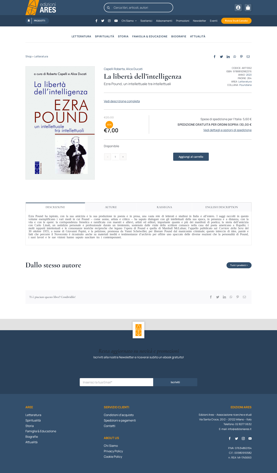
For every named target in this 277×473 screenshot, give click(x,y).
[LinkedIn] (228, 56)
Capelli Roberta (114, 69)
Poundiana (245, 85)
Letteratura (41, 56)
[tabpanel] (138, 228)
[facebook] (229, 438)
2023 (249, 74)
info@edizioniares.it (240, 429)
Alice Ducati (134, 69)
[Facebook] (214, 56)
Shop (28, 56)
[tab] (55, 207)
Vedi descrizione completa (122, 101)
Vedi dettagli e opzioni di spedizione (227, 130)
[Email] (248, 56)
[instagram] (243, 438)
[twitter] (236, 438)
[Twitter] (221, 56)
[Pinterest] (241, 56)
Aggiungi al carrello (191, 156)
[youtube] (250, 438)
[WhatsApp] (235, 56)
